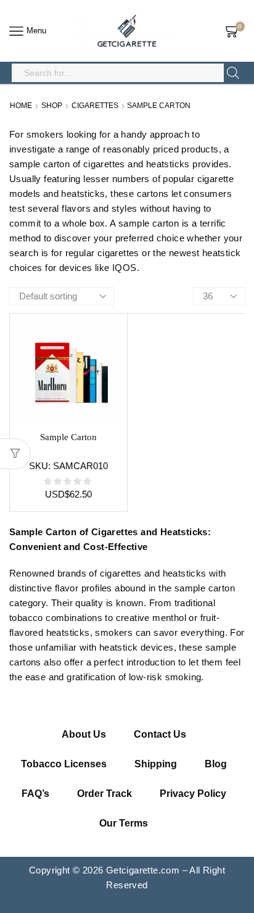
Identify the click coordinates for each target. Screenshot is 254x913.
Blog (216, 764)
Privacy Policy (193, 793)
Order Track (104, 793)
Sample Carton (68, 437)
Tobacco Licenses (64, 764)
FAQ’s (35, 793)
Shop (51, 105)
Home (21, 105)
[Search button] (233, 73)
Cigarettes (95, 105)
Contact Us (160, 734)
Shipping (155, 764)
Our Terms (123, 823)
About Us (84, 734)
